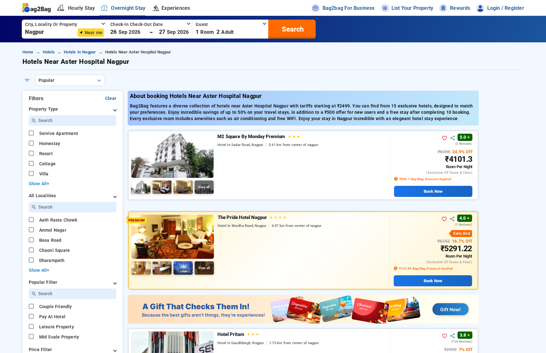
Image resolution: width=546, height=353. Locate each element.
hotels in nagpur (80, 52)
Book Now (433, 191)
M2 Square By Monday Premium (258, 136)
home (27, 52)
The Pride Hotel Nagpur (252, 217)
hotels (49, 52)
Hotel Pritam (238, 334)
